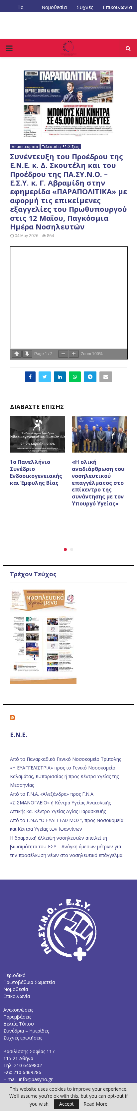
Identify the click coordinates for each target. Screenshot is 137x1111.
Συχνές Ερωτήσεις (84, 10)
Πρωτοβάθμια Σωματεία (29, 982)
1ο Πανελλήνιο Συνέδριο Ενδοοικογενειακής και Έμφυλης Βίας (36, 472)
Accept (66, 1104)
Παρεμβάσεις (17, 1017)
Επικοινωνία (117, 7)
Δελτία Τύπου (18, 1024)
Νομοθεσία (54, 7)
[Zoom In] (74, 354)
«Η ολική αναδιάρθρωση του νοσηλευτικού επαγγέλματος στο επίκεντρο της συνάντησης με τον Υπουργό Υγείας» (98, 482)
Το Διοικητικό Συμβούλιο (20, 10)
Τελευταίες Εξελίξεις (60, 146)
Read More (95, 1104)
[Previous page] (17, 354)
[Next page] (27, 354)
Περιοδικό (14, 975)
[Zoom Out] (63, 354)
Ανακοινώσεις (18, 1010)
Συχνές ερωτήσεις (22, 1038)
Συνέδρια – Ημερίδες (26, 1031)
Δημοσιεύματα (25, 146)
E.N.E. (18, 735)
